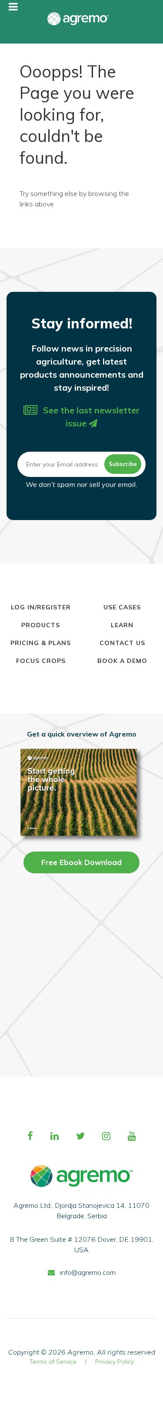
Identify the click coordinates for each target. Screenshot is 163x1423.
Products (40, 625)
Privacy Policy (114, 1362)
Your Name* (81, 876)
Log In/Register (41, 607)
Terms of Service (53, 1362)
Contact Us (122, 643)
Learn (122, 625)
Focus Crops (41, 661)
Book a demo (122, 661)
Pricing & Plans (40, 643)
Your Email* (81, 918)
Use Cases (122, 607)
